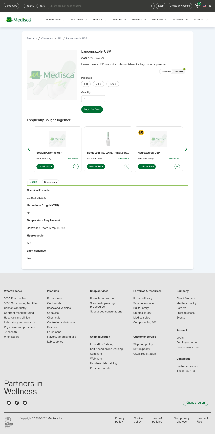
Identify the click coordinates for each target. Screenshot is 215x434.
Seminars (96, 353)
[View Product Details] (76, 166)
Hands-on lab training (103, 363)
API (59, 38)
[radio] (24, 6)
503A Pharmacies (15, 298)
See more (73, 158)
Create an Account (180, 6)
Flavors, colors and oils (61, 337)
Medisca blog (141, 317)
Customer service (187, 366)
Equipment (54, 332)
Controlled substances (61, 322)
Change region (195, 402)
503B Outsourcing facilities (20, 303)
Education (178, 19)
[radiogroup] (34, 6)
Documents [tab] (50, 182)
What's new (77, 19)
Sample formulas (143, 303)
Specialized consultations (106, 311)
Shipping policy (143, 344)
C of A (30, 6)
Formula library (142, 298)
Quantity (86, 92)
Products (97, 19)
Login (161, 6)
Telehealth (10, 332)
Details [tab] (33, 182)
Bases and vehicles (59, 308)
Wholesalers (11, 337)
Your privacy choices (181, 420)
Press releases (186, 313)
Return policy (141, 349)
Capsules (53, 313)
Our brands (54, 303)
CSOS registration (144, 353)
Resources (157, 19)
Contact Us (11, 6)
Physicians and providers (19, 327)
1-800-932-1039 (186, 371)
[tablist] (107, 182)
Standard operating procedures (102, 305)
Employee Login (187, 342)
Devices (52, 327)
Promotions (54, 298)
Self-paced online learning (106, 349)
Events (181, 317)
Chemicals (47, 38)
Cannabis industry (15, 308)
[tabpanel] (107, 225)
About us (199, 19)
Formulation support (103, 298)
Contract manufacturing (19, 313)
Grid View (166, 71)
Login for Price (92, 109)
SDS (42, 6)
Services (117, 19)
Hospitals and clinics (17, 317)
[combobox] (97, 6)
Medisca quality (186, 303)
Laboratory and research (19, 322)
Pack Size (86, 78)
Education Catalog (102, 344)
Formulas (137, 19)
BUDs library (141, 308)
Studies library (142, 313)
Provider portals (100, 368)
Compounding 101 (144, 322)
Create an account (188, 347)
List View (179, 71)
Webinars (96, 358)
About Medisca (186, 298)
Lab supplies (55, 341)
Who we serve (53, 19)
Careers (181, 308)
